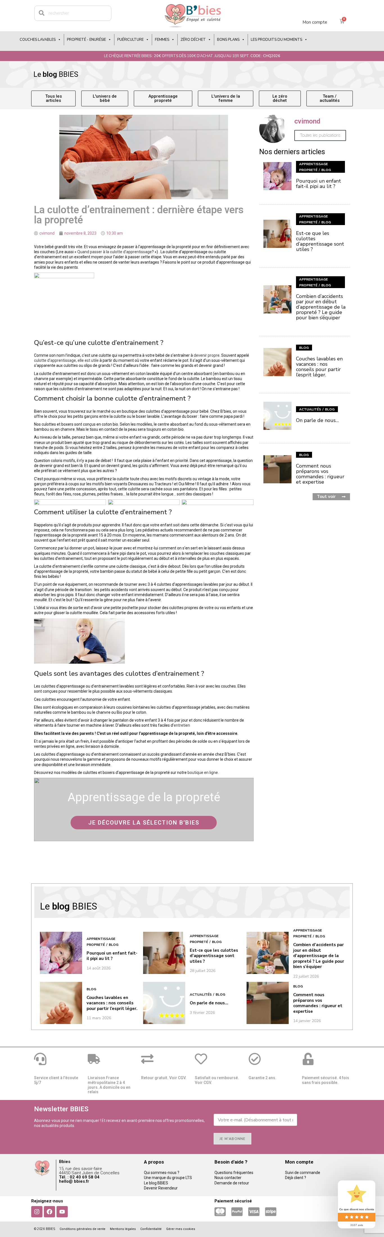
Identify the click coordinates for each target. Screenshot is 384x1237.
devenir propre (207, 355)
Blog (326, 170)
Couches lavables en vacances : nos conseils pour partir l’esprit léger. (319, 366)
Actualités (310, 409)
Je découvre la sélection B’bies (143, 822)
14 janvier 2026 (307, 1020)
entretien (182, 725)
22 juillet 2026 (306, 976)
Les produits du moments (276, 39)
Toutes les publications (320, 135)
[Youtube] (62, 1211)
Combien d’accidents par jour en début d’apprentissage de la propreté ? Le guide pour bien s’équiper (320, 307)
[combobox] (72, 13)
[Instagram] (36, 1211)
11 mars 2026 (99, 1018)
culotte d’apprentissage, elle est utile (66, 360)
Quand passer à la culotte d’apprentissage (114, 252)
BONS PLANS (228, 39)
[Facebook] (49, 1211)
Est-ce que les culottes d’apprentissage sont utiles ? (320, 241)
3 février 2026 (202, 1012)
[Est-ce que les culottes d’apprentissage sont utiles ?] (277, 234)
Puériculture (130, 39)
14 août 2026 (98, 968)
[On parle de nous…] (277, 416)
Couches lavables (38, 39)
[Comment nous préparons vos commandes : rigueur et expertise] (277, 469)
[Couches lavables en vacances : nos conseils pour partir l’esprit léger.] (277, 362)
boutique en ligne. (203, 772)
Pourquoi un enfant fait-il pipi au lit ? (318, 184)
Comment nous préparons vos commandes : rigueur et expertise (320, 474)
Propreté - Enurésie (86, 39)
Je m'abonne (232, 1139)
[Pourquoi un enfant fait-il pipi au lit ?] (277, 176)
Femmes (162, 39)
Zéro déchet (193, 39)
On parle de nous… (317, 420)
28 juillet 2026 (202, 970)
